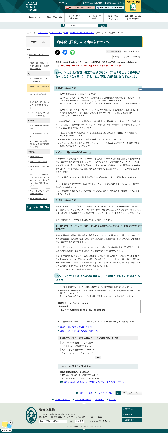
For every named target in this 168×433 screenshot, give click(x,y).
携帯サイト (99, 400)
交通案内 (129, 414)
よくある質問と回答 (40, 207)
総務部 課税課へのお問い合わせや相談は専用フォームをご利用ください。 (94, 382)
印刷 (115, 57)
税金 (66, 33)
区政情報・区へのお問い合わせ (133, 17)
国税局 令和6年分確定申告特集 (79, 331)
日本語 (141, 90)
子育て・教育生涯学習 (74, 17)
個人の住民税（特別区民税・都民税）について (38, 80)
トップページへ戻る (105, 393)
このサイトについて (62, 400)
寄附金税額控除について (38, 199)
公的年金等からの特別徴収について (39, 168)
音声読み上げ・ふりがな (115, 3)
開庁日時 (129, 409)
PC (124, 393)
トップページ (43, 33)
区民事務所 (129, 420)
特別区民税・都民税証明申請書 (39, 127)
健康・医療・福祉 (55, 17)
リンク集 (112, 400)
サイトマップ (59, 3)
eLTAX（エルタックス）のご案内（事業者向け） (39, 114)
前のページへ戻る (85, 393)
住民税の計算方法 (36, 157)
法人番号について (106, 421)
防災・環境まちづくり (113, 17)
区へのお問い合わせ (83, 400)
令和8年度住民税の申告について (39, 95)
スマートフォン (134, 393)
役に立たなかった (84, 346)
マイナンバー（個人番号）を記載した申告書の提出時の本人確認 (39, 144)
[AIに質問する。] (6, 426)
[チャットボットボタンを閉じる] (10, 423)
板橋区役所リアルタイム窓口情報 (111, 7)
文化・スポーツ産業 (94, 17)
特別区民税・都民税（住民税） (82, 33)
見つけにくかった (90, 353)
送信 (98, 357)
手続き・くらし (35, 17)
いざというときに (81, 7)
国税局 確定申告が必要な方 (78, 327)
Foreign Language (74, 3)
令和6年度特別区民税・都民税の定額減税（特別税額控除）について (39, 66)
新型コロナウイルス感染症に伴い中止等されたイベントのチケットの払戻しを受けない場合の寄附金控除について (39, 180)
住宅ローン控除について (38, 162)
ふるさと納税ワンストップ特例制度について (39, 192)
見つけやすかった (71, 353)
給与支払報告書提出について (39, 134)
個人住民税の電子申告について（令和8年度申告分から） (39, 105)
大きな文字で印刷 (130, 57)
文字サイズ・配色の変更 (93, 3)
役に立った (68, 346)
